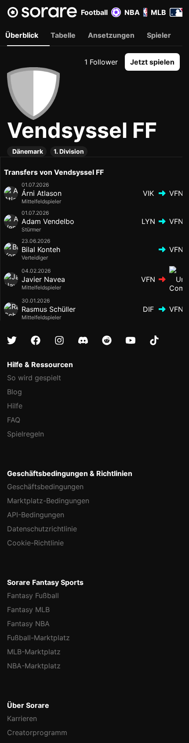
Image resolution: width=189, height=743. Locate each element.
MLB (158, 12)
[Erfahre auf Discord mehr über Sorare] (83, 340)
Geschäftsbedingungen (45, 486)
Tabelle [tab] (63, 35)
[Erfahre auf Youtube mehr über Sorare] (130, 340)
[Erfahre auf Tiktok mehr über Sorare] (154, 340)
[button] (152, 62)
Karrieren (22, 718)
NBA (132, 12)
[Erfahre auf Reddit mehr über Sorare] (106, 340)
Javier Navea (43, 279)
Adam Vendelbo (48, 221)
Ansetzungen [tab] (111, 35)
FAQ (13, 419)
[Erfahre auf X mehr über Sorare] (12, 340)
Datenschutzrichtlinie (42, 528)
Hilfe (14, 405)
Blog (14, 391)
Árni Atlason (42, 193)
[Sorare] (42, 12)
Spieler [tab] (159, 35)
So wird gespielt (34, 377)
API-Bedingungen (35, 514)
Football (94, 12)
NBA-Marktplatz (34, 665)
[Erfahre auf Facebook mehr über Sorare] (35, 340)
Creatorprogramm (37, 732)
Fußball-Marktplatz (38, 637)
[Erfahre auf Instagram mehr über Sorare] (59, 340)
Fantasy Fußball (33, 595)
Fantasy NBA (28, 623)
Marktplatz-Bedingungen (48, 500)
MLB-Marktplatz (34, 651)
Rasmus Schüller (49, 309)
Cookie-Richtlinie (35, 542)
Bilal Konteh (41, 249)
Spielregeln (25, 433)
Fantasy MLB (28, 609)
